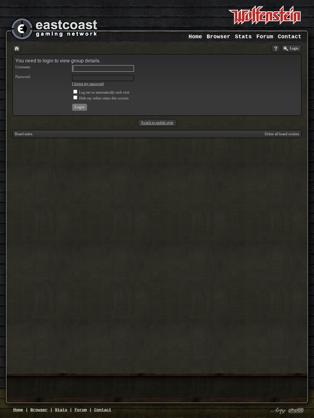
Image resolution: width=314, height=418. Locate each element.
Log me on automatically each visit (103, 92)
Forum (264, 37)
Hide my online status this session (103, 98)
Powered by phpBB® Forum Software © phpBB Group (296, 410)
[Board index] (17, 48)
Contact (289, 37)
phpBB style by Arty (278, 410)
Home (195, 37)
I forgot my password (88, 84)
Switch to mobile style (157, 123)
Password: (23, 77)
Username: (23, 67)
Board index (24, 134)
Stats (243, 37)
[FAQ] (276, 48)
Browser (218, 37)
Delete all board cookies (282, 134)
